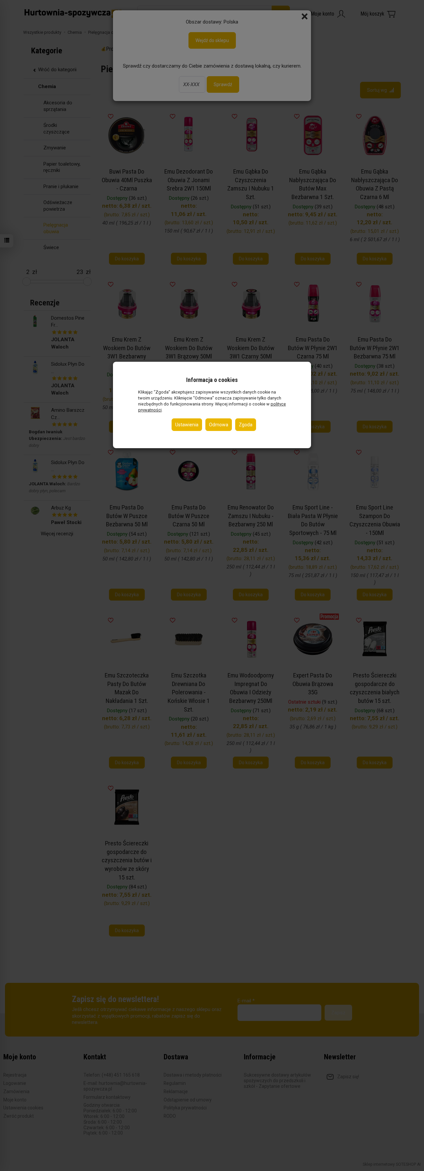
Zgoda (245, 424)
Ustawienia (186, 424)
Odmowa (218, 424)
